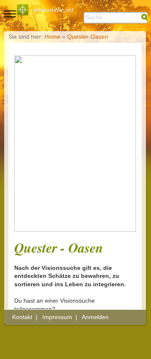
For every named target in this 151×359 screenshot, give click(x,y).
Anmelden (95, 317)
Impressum (57, 317)
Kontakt (22, 317)
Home (52, 36)
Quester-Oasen (87, 36)
